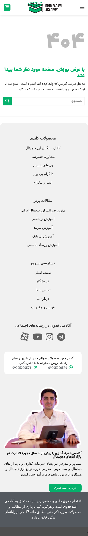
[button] (82, 7)
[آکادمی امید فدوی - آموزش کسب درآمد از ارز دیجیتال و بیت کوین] (44, 7)
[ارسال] (7, 101)
